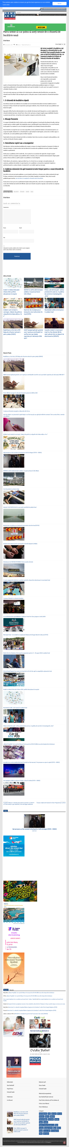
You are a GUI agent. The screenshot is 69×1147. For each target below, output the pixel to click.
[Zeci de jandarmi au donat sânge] (13, 497)
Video (40, 1133)
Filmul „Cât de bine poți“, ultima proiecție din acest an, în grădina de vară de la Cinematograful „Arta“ (54, 293)
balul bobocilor (43, 1113)
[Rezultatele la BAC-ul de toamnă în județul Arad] (13, 716)
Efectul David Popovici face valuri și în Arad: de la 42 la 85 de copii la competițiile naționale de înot (27, 671)
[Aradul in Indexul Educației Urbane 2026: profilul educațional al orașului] (13, 698)
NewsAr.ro (28, 44)
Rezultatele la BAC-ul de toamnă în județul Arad (15, 707)
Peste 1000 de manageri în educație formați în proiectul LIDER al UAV (20, 393)
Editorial (52, 1116)
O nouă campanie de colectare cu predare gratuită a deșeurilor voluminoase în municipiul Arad (26, 580)
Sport (55, 1128)
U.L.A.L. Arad (47, 1131)
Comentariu (6, 207)
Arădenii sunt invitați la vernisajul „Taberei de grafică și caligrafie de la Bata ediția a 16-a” (25, 434)
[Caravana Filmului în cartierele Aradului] (13, 606)
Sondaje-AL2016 (48, 1128)
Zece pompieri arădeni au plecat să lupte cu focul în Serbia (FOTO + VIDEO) (21, 780)
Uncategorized (54, 1131)
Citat (49, 1113)
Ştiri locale (46, 1133)
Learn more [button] (6, 4)
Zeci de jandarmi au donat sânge (11, 489)
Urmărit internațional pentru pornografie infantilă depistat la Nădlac (20, 543)
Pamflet (46, 1122)
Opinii (40, 1122)
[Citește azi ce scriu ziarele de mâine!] (9, 18)
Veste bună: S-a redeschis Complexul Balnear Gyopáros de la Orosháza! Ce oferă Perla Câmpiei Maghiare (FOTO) (32, 1007)
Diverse (19, 44)
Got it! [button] (59, 3)
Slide (56, 1125)
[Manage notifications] (64, 1142)
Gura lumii (50, 1119)
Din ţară (59, 1113)
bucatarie (16, 191)
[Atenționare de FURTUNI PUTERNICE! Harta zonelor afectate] (13, 570)
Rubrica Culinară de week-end (46, 1125)
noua (32, 191)
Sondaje (41, 1128)
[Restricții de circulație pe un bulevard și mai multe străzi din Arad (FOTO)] (13, 534)
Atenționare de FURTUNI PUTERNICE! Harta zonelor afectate (18, 562)
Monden (57, 1119)
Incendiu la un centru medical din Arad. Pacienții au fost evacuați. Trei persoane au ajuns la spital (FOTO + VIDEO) (31, 762)
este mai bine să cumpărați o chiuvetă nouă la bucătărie (29, 178)
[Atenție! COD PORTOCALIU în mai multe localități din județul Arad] (13, 515)
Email (20, 228)
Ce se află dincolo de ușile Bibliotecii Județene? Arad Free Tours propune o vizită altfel (24, 616)
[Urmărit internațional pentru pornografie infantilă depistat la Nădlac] (13, 552)
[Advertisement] (34, 268)
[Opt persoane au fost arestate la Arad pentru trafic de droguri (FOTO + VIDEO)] (13, 461)
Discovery (41, 1116)
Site (4, 237)
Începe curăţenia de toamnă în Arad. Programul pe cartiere (51, 802)
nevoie (27, 191)
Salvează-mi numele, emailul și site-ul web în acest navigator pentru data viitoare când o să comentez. (16, 248)
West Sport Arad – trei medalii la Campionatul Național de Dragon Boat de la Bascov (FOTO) (25, 634)
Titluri (59, 1128)
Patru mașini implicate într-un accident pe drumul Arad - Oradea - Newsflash (20, 999)
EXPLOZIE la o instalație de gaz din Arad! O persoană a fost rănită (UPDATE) (31, 1013)
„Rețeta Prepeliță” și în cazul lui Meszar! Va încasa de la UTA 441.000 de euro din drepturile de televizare (29, 744)
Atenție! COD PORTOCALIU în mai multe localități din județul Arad (19, 507)
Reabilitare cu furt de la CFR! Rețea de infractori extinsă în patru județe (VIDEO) (11, 332)
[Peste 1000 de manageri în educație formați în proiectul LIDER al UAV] (13, 401)
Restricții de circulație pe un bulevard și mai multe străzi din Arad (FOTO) (33, 312)
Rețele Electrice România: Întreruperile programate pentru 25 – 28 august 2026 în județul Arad (26, 653)
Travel (40, 1131)
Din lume (54, 1113)
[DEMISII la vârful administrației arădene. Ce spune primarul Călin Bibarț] (13, 479)
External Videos (43, 1119)
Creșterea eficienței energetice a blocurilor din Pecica (16, 411)
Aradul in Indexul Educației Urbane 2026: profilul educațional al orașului (11, 292)
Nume (4, 228)
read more (34, 830)
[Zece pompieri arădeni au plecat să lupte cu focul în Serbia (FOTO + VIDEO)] (13, 789)
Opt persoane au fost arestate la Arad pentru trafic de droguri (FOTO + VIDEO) (22, 452)
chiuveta (22, 191)
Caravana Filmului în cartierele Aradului (13, 598)
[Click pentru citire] (19, 15)
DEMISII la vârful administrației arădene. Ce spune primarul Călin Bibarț (33, 292)
